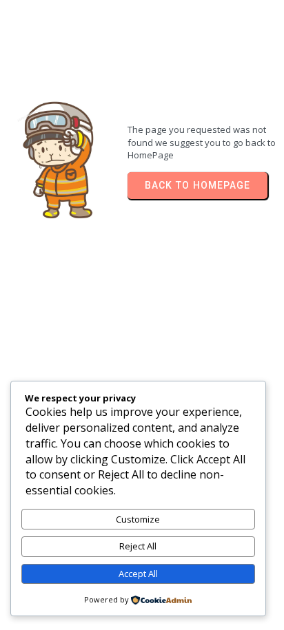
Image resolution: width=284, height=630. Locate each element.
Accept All (138, 573)
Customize (138, 519)
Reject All (137, 546)
